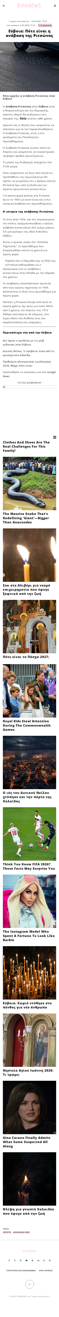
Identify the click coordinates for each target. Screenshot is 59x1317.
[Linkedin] (38, 1260)
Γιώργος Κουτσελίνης (19, 21)
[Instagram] (20, 1260)
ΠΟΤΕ (8, 1232)
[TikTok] (33, 1260)
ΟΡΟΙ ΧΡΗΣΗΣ (46, 1270)
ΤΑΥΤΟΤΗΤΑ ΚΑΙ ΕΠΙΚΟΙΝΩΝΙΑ (21, 1270)
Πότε (23, 118)
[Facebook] (9, 1260)
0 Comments (45, 25)
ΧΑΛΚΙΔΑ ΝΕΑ (22, 1232)
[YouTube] (26, 1260)
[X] (15, 1260)
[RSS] (44, 1260)
